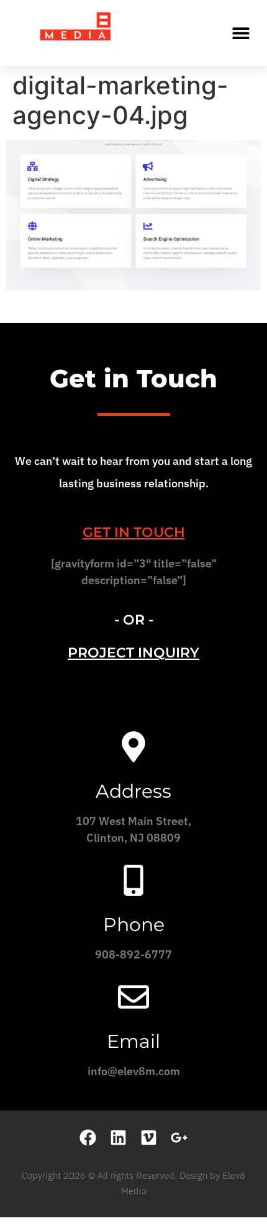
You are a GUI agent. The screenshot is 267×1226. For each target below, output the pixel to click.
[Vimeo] (148, 1137)
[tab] (133, 532)
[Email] (133, 996)
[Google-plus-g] (179, 1137)
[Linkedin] (118, 1137)
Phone (134, 924)
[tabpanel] (133, 576)
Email (133, 1041)
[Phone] (133, 880)
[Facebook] (87, 1137)
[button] (241, 33)
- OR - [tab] (133, 619)
